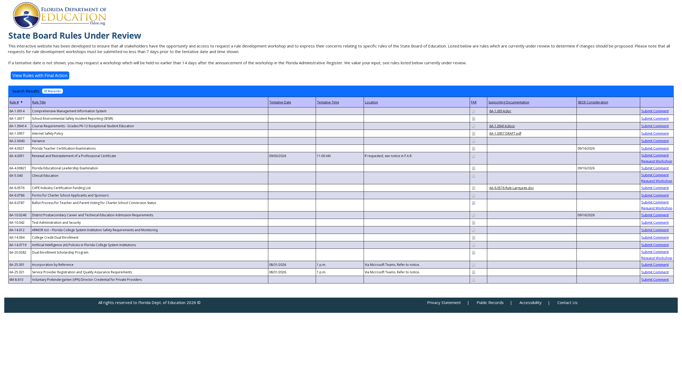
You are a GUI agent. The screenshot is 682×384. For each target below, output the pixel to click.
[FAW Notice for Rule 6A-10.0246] (473, 215)
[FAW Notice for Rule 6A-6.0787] (473, 202)
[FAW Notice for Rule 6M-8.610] (473, 279)
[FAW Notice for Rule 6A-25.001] (473, 264)
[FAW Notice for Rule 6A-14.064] (473, 237)
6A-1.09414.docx (502, 126)
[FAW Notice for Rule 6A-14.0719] (473, 244)
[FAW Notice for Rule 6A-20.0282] (473, 252)
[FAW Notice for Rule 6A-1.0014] (473, 111)
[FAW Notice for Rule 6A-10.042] (473, 222)
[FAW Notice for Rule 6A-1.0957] (473, 133)
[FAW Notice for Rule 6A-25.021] (473, 272)
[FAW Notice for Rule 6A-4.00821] (473, 168)
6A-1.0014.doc (500, 111)
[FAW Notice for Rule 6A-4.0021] (473, 148)
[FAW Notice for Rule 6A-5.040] (473, 175)
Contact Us (567, 302)
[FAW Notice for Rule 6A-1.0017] (473, 118)
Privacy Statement (444, 302)
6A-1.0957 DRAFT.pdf (505, 133)
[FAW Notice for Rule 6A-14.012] (473, 229)
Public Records (490, 302)
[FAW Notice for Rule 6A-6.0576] (473, 187)
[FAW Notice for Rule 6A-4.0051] (473, 155)
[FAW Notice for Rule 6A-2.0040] (473, 140)
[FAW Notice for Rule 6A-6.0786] (473, 195)
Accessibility (530, 302)
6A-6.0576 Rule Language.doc (511, 188)
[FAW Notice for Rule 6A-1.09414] (473, 125)
